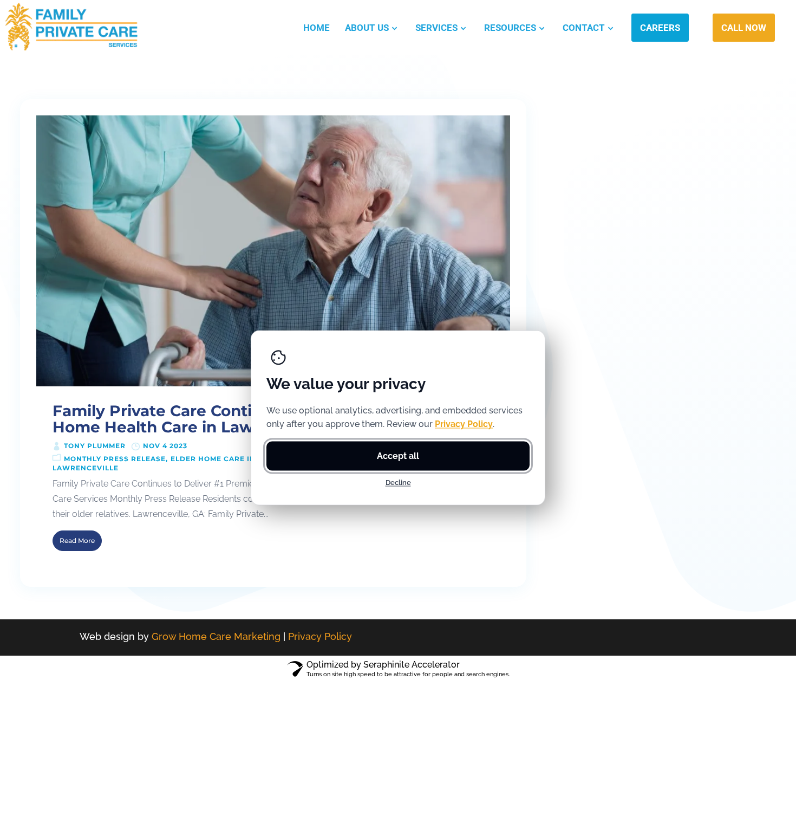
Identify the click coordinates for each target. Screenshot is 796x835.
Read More (77, 540)
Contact (584, 27)
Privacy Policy (320, 636)
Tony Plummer (95, 446)
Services (436, 27)
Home (316, 27)
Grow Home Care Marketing (216, 636)
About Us (367, 27)
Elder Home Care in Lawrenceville (247, 459)
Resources (510, 27)
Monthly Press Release (115, 459)
